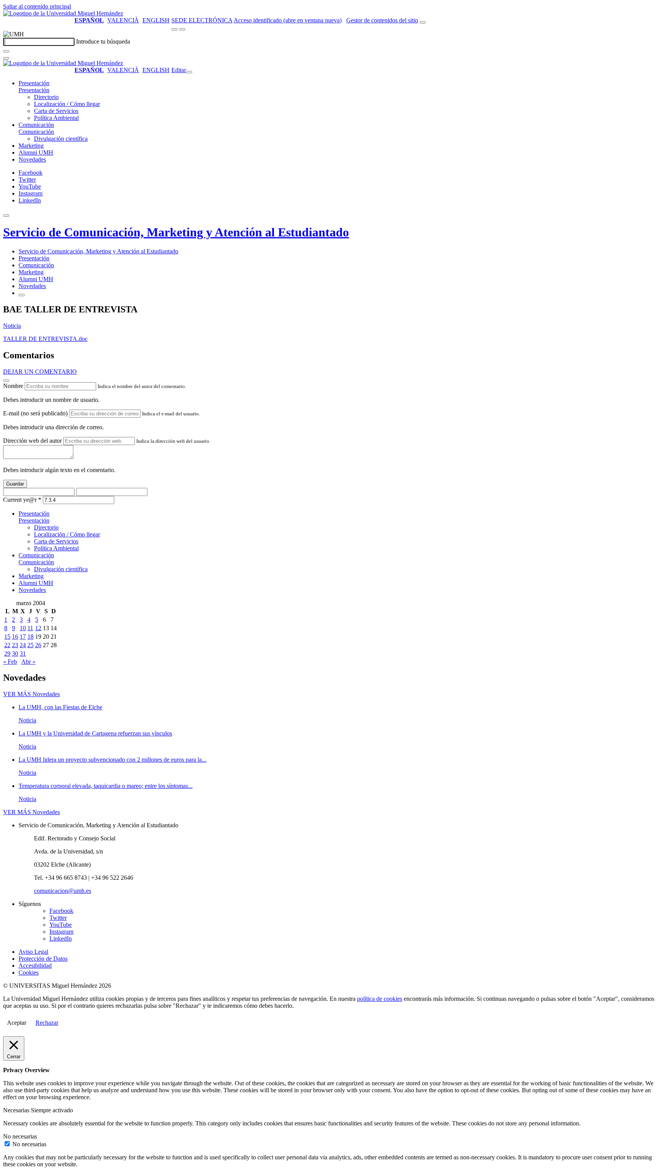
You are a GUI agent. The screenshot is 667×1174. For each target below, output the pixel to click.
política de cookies (379, 998)
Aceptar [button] (16, 1022)
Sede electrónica (201, 20)
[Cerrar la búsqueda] (6, 58)
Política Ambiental (56, 118)
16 (15, 636)
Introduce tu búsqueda (103, 41)
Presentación (34, 83)
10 (23, 628)
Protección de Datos (43, 958)
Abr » (28, 661)
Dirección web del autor (32, 440)
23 (15, 645)
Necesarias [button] (17, 1110)
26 (38, 645)
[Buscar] (6, 51)
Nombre (13, 386)
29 (7, 653)
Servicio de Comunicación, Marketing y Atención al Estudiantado (176, 232)
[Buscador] (423, 22)
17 (23, 636)
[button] (34, 90)
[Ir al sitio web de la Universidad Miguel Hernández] (63, 13)
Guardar (15, 484)
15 (7, 636)
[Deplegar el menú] (22, 295)
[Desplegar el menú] (182, 29)
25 (30, 645)
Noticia (12, 325)
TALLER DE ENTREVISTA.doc (45, 339)
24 (23, 645)
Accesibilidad (35, 965)
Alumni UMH (36, 152)
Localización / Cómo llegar (67, 104)
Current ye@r (22, 499)
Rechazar (47, 1022)
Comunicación (36, 124)
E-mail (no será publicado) (35, 413)
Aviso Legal (33, 951)
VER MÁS (31, 694)
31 (23, 653)
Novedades (32, 159)
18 (30, 636)
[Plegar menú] (189, 72)
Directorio (46, 97)
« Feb (10, 661)
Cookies (29, 972)
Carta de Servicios (56, 111)
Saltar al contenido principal (37, 6)
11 (30, 628)
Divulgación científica (61, 138)
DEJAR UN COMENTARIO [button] (40, 371)
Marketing (31, 145)
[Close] (6, 381)
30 (15, 653)
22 (7, 645)
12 (38, 628)
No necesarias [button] (20, 1136)
